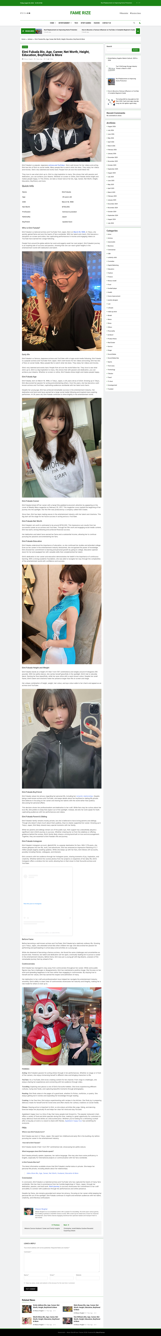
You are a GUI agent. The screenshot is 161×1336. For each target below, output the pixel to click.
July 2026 (111, 130)
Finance (110, 277)
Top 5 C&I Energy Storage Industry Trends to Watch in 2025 (114, 3)
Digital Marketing (113, 265)
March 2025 (111, 192)
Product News (112, 339)
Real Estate (111, 342)
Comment (27, 1289)
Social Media (112, 354)
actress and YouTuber (56, 165)
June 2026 (111, 134)
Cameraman (111, 250)
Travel (110, 377)
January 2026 (112, 153)
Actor (109, 234)
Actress (25, 47)
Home (52, 23)
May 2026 (111, 138)
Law (109, 304)
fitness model (112, 281)
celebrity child (112, 257)
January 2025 (112, 200)
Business (111, 246)
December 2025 (113, 157)
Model (110, 315)
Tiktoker (110, 373)
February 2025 (112, 196)
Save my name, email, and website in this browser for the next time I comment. (50, 1320)
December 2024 (113, 204)
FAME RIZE (80, 12)
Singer (110, 350)
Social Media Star (113, 358)
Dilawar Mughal (28, 59)
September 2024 (113, 215)
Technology (111, 370)
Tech (76, 23)
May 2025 (111, 184)
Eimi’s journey (54, 1224)
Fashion (97, 23)
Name (26, 1312)
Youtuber (110, 389)
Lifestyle (110, 308)
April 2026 (111, 142)
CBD (109, 253)
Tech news (111, 366)
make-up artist (112, 311)
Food (109, 284)
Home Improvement (114, 296)
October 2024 (112, 211)
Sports (110, 362)
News (109, 323)
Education (111, 269)
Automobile (111, 242)
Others (110, 327)
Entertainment (64, 23)
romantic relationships (84, 796)
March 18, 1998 (79, 232)
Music (110, 319)
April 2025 (111, 188)
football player (112, 288)
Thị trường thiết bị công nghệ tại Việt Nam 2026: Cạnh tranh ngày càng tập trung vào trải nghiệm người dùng (89, 30)
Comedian (111, 261)
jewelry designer (113, 300)
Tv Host (110, 381)
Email (52, 1312)
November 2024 (113, 208)
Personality (111, 331)
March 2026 (111, 146)
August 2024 (112, 219)
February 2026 (112, 149)
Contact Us (106, 23)
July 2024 (111, 223)
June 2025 (111, 180)
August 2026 (112, 126)
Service (110, 346)
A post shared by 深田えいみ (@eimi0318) (47, 932)
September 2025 (113, 169)
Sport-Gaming (86, 23)
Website (78, 1312)
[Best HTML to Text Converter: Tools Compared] (131, 32)
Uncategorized (112, 385)
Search (109, 46)
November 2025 (113, 161)
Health (110, 292)
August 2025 (112, 173)
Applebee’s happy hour (73, 1121)
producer (110, 335)
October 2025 (112, 165)
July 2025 (111, 177)
